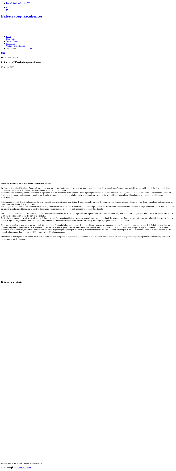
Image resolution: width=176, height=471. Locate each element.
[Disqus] (88, 318)
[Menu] (4, 53)
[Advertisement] (48, 27)
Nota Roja (10, 39)
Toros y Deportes (13, 41)
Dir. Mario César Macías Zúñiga (19, 3)
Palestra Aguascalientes (21, 16)
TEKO (23, 468)
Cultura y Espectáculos (15, 46)
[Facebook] (6, 7)
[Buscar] (31, 48)
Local (8, 37)
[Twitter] (7, 10)
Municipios (10, 43)
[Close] (2, 53)
